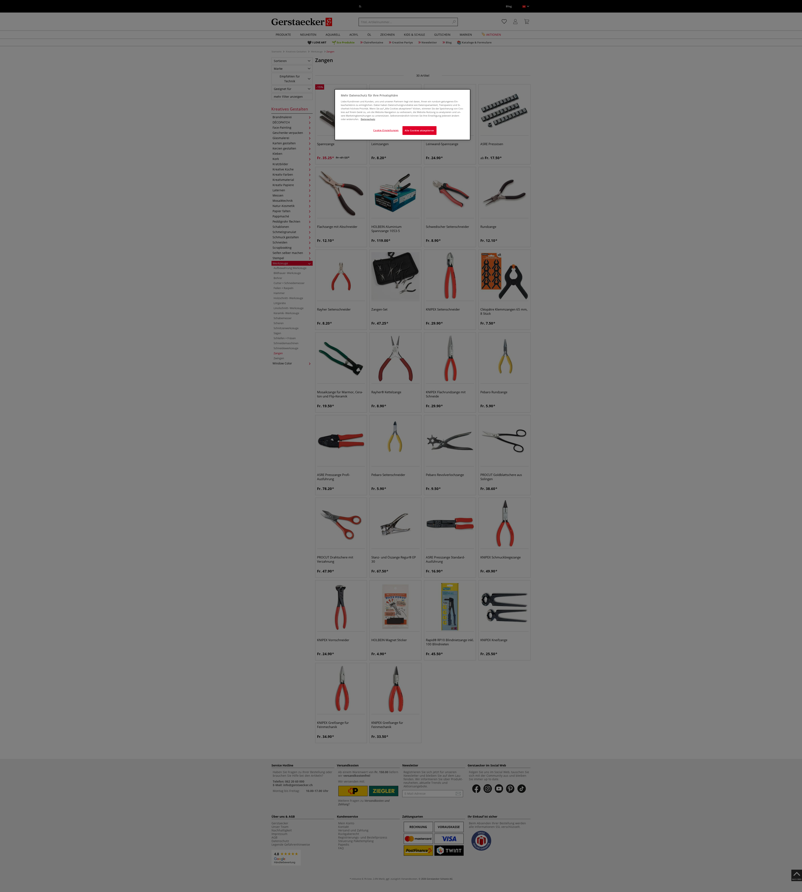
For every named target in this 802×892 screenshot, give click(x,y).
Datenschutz (368, 119)
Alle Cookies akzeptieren (419, 130)
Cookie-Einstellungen (385, 130)
